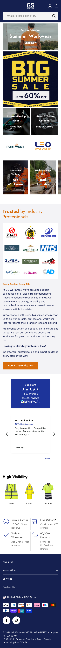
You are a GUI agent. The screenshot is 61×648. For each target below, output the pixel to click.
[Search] (54, 16)
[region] (30, 434)
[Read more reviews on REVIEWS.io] (30, 402)
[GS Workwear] (30, 79)
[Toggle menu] (5, 6)
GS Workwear (18, 632)
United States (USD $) (20, 597)
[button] (7, 434)
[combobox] (30, 16)
